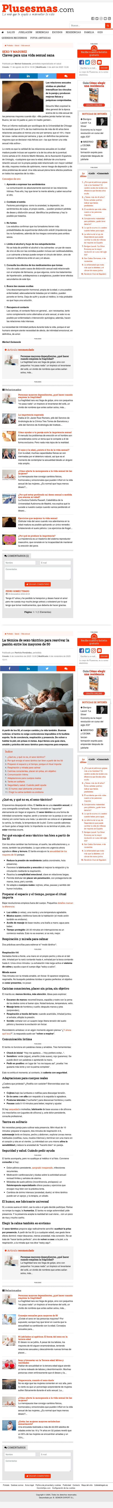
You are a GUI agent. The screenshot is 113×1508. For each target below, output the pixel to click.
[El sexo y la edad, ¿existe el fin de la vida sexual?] (9, 454)
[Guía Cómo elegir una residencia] (94, 93)
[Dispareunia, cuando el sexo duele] (9, 1384)
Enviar (104, 67)
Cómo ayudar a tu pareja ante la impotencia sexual (45, 432)
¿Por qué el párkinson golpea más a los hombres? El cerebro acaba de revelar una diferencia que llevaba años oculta (95, 188)
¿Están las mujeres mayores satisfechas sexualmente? (39, 1422)
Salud (11, 32)
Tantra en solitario (16, 781)
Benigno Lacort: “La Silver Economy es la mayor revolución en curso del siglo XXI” (95, 250)
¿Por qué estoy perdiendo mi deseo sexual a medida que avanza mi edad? (45, 495)
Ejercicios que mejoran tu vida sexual (37, 518)
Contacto (76, 1485)
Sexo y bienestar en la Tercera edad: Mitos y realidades (41, 1361)
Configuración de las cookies (63, 1488)
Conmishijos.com (44, 1488)
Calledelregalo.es (101, 1485)
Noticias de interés (94, 113)
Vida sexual (25, 45)
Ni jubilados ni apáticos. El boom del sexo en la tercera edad (43, 1337)
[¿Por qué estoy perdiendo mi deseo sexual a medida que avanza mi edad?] (9, 498)
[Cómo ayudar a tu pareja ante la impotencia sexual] (9, 436)
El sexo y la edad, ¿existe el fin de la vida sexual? (43, 449)
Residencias (73, 32)
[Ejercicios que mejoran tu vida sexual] (9, 522)
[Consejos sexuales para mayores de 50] (9, 1319)
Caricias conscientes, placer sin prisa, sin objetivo (31, 771)
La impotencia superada (31, 414)
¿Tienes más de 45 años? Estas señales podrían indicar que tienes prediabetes (94, 201)
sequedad (14, 1109)
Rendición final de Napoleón (95, 274)
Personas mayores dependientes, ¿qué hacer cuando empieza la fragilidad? (45, 357)
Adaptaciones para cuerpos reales (24, 778)
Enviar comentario (38, 584)
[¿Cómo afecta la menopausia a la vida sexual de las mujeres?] (9, 475)
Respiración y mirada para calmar (23, 767)
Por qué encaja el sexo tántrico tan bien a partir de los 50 (35, 760)
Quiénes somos (17, 1485)
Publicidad (67, 1485)
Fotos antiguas (40, 37)
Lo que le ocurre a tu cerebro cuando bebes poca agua (95, 229)
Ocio (100, 32)
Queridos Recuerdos (14, 37)
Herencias (42, 32)
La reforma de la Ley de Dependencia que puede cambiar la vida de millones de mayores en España (95, 238)
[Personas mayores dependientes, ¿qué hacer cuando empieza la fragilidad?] (11, 360)
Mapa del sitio (87, 1485)
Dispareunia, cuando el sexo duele (36, 1380)
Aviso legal (29, 1485)
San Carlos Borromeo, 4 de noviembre (95, 259)
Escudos (57, 32)
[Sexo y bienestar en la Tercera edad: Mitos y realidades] (9, 1364)
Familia (89, 32)
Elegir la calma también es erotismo (26, 792)
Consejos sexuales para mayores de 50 (38, 1315)
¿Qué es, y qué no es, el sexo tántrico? (26, 756)
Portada (9, 45)
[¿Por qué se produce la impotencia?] (9, 540)
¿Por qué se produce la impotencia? (36, 535)
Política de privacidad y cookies (48, 1485)
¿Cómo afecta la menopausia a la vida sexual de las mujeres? (45, 472)
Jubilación (25, 32)
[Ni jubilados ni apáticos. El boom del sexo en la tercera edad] (9, 1340)
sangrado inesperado (42, 1167)
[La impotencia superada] (9, 418)
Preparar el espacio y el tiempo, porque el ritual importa (34, 764)
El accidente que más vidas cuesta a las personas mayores (95, 212)
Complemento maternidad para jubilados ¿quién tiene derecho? (94, 221)
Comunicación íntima (17, 774)
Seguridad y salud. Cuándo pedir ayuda (26, 785)
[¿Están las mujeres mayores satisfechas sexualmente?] (9, 1425)
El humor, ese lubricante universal (25, 788)
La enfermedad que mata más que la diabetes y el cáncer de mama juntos (94, 267)
